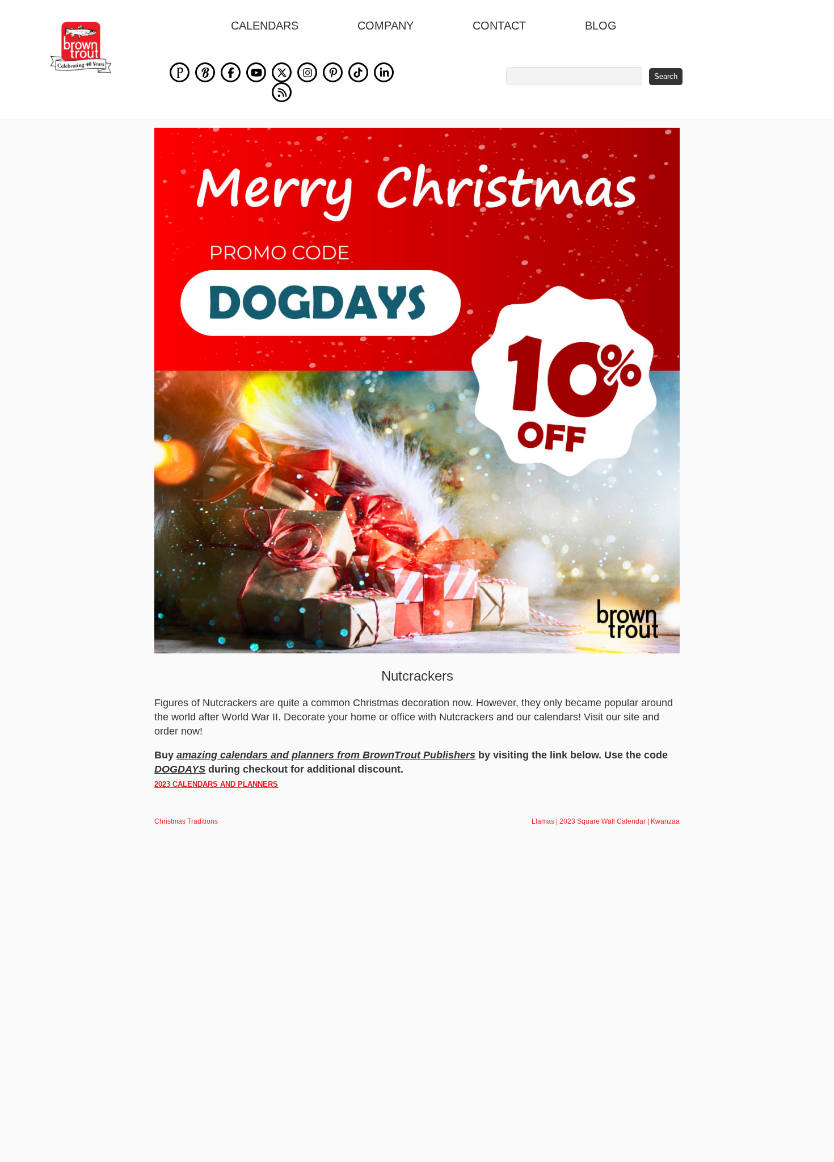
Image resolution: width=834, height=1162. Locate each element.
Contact (499, 25)
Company (385, 25)
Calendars (264, 25)
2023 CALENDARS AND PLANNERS (216, 784)
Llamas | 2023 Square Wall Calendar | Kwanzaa (606, 821)
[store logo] (80, 47)
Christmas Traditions (186, 821)
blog (601, 25)
